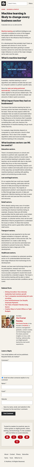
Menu (31, 3)
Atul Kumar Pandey (22, 323)
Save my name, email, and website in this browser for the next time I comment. (17, 408)
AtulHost (25, 325)
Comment (5, 360)
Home (3, 9)
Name (3, 383)
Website (4, 399)
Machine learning (7, 31)
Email (3, 391)
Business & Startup (13, 9)
